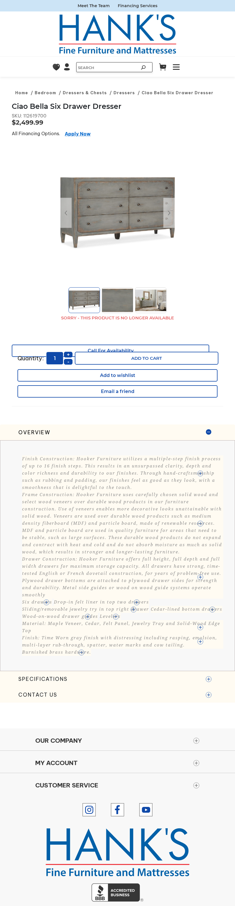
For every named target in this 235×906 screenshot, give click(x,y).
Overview (34, 432)
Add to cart (146, 358)
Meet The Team (94, 5)
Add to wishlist (117, 375)
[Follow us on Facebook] (117, 809)
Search (144, 68)
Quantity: (30, 358)
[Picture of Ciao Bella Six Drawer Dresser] (117, 212)
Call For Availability (111, 350)
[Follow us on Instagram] (89, 809)
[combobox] (107, 67)
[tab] (117, 547)
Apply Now (78, 134)
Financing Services (137, 5)
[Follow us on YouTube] (145, 809)
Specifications (43, 679)
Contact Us (37, 694)
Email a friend (117, 391)
